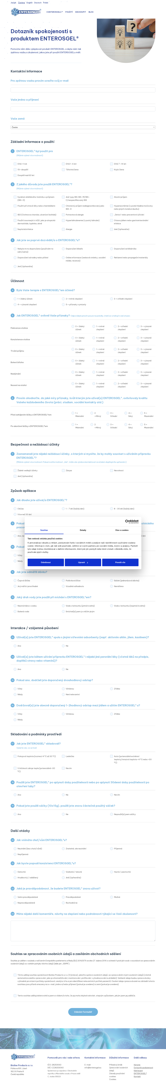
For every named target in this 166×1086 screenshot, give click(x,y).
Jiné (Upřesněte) (121, 229)
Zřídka (117, 688)
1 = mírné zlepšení (100, 328)
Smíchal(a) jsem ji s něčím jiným (80, 611)
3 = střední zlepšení (123, 299)
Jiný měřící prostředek (28, 586)
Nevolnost (119, 470)
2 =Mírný (97, 414)
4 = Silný (130, 414)
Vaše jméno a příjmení (25, 99)
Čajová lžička (24, 580)
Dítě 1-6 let (71, 164)
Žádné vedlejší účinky (27, 470)
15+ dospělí (23, 169)
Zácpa (69, 470)
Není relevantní (73, 694)
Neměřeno (119, 586)
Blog (91, 12)
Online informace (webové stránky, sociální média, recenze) (86, 259)
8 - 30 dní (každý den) (124, 508)
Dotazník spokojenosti (143, 1068)
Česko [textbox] (15, 127)
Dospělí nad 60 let (26, 175)
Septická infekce (25, 229)
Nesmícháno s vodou (27, 606)
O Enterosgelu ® (54, 12)
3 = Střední (113, 414)
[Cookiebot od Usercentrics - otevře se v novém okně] (127, 522)
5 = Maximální (148, 414)
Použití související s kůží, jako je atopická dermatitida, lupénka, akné (36, 222)
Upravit (81, 562)
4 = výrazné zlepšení (27, 304)
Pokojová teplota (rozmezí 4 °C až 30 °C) (37, 756)
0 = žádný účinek (79, 328)
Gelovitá (22, 872)
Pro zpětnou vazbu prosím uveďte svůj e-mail (39, 80)
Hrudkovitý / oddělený (28, 877)
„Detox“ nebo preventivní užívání (129, 214)
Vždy (20, 555)
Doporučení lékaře (74, 248)
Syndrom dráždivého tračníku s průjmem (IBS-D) (36, 198)
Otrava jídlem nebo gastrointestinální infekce (131, 222)
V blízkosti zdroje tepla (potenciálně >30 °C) (36, 770)
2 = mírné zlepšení (74, 299)
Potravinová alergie (75, 214)
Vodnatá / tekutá (74, 872)
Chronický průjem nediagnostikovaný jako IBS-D (85, 207)
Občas (21, 508)
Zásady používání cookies (117, 1075)
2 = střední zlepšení (123, 328)
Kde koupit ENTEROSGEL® (140, 1072)
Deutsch (38, 3)
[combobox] (83, 127)
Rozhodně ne (71, 903)
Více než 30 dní (25, 514)
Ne (67, 646)
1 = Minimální (79, 414)
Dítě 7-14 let (120, 164)
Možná (117, 897)
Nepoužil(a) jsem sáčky (125, 814)
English (30, 3)
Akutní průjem (120, 197)
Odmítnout (46, 562)
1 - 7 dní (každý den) (75, 508)
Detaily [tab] (83, 530)
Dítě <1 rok (22, 164)
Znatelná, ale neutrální (76, 848)
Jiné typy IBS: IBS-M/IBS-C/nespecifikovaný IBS (78, 198)
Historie (137, 1065)
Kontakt (137, 1076)
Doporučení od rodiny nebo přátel (33, 257)
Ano (19, 646)
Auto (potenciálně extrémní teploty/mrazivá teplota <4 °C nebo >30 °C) (133, 759)
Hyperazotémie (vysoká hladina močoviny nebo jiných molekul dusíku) (133, 207)
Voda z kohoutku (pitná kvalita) (80, 606)
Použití (69, 12)
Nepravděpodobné (26, 903)
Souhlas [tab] (44, 530)
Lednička (70, 756)
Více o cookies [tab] (122, 530)
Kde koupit (80, 12)
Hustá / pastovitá (122, 872)
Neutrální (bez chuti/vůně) (30, 848)
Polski (45, 3)
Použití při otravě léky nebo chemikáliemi (36, 206)
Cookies (112, 1079)
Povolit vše (120, 562)
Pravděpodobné (73, 897)
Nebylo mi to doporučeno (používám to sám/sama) (35, 250)
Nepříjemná (23, 854)
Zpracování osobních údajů (118, 1069)
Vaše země (18, 118)
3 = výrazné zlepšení (146, 328)
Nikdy (20, 561)
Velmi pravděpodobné (28, 897)
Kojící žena (119, 169)
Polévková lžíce (73, 580)
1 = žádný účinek (25, 299)
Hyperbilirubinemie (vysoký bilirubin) (82, 220)
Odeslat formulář (83, 1012)
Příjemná (118, 848)
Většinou (70, 688)
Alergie (69, 229)
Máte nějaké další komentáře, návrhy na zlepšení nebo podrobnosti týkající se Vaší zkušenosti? (77, 913)
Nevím (69, 768)
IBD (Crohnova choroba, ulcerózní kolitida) (37, 214)
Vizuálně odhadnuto (75, 586)
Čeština (21, 3)
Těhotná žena (72, 169)
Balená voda (23, 611)
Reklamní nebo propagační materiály (131, 257)
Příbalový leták (115, 1065)
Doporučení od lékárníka (125, 248)
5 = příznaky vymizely (76, 304)
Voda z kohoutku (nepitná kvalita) (129, 606)
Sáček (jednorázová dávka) (126, 580)
